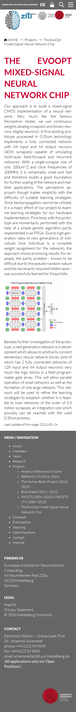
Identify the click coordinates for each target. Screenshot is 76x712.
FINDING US (13, 558)
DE (42, 4)
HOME (12, 40)
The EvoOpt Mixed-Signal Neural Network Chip (32, 42)
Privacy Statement (18, 609)
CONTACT (12, 629)
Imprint (10, 604)
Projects (31, 40)
